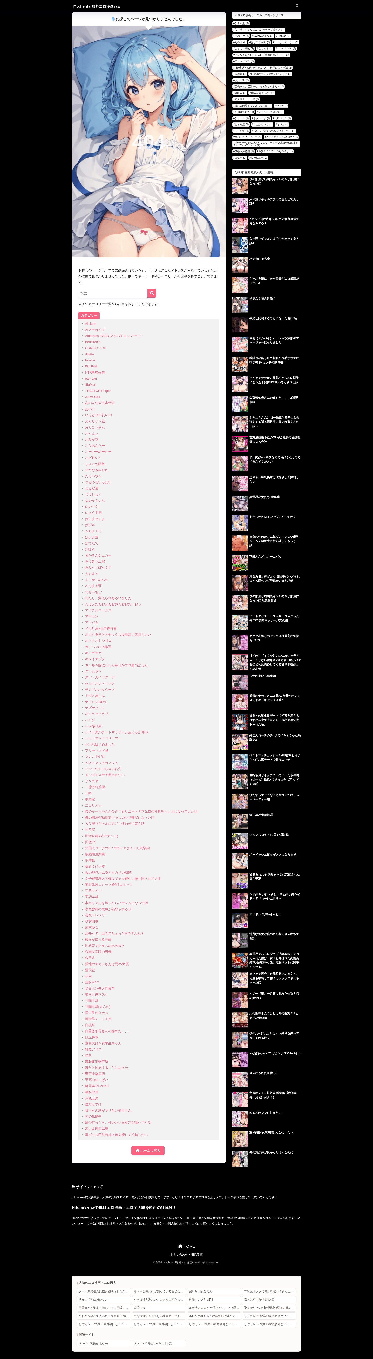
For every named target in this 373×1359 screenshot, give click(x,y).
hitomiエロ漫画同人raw (93, 1343)
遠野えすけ (93, 1104)
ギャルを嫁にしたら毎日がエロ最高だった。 (118, 665)
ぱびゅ (90, 525)
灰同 (88, 976)
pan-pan (91, 378)
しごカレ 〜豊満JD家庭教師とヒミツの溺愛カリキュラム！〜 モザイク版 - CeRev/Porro (160, 1324)
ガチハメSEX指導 (98, 647)
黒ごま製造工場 (96, 1128)
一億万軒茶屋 (95, 787)
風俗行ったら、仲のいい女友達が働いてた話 (118, 1122)
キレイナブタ (95, 659)
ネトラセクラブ (96, 714)
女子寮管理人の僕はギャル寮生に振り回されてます (123, 878)
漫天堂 (90, 970)
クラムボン (93, 671)
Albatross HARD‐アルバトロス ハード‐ (113, 336)
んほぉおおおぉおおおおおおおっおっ (113, 604)
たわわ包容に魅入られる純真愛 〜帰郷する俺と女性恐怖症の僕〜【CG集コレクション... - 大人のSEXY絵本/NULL (105, 1316)
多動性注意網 (95, 854)
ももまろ (91, 574)
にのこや (91, 506)
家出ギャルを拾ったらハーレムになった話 (116, 903)
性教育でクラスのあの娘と (105, 946)
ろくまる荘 (93, 586)
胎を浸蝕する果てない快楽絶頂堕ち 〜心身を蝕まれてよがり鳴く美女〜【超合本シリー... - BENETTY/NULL (160, 1316)
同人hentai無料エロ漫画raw (96, 6)
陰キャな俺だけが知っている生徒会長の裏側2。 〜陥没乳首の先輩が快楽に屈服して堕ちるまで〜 (160, 1291)
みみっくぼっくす (98, 567)
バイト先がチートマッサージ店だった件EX (117, 732)
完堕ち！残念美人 (200, 1291)
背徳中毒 (139, 1307)
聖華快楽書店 (95, 1074)
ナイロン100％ (96, 702)
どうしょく (93, 494)
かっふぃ (91, 433)
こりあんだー (95, 446)
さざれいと (93, 458)
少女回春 (91, 921)
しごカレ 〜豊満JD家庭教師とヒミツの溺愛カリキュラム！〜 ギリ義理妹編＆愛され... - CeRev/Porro (270, 1316)
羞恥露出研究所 (96, 1061)
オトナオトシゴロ (98, 641)
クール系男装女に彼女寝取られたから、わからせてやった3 (105, 1291)
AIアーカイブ (95, 330)
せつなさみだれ (96, 470)
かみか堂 (91, 439)
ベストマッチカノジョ (101, 763)
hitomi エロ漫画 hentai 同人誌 (153, 1343)
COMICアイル (95, 348)
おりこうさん (95, 427)
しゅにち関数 (95, 464)
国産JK (90, 842)
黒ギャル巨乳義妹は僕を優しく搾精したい (116, 1135)
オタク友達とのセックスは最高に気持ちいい (118, 635)
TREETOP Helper (98, 391)
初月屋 (90, 830)
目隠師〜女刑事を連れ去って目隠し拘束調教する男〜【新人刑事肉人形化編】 (105, 1307)
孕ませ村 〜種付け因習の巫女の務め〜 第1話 (270, 1307)
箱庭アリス (93, 1049)
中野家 (90, 799)
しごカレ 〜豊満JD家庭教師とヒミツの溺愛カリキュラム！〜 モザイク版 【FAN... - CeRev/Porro (215, 1324)
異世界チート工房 (98, 1019)
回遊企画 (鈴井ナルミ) (101, 836)
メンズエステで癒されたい (105, 775)
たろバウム (93, 476)
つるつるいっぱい (98, 482)
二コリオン (93, 805)
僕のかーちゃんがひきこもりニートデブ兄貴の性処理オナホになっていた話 (141, 811)
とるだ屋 (91, 488)
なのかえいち (95, 500)
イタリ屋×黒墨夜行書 (101, 629)
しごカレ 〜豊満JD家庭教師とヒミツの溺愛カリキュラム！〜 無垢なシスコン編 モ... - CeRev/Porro (105, 1324)
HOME (188, 1246)
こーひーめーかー (98, 452)
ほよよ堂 (91, 537)
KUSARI (91, 366)
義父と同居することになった (106, 1068)
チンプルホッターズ (100, 689)
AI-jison (90, 323)
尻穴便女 (91, 927)
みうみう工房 (95, 561)
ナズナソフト (95, 708)
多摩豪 (90, 860)
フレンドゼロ (95, 756)
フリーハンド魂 (96, 750)
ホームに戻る (149, 1150)
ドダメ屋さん (95, 696)
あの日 (90, 409)
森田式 (90, 958)
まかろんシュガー (98, 555)
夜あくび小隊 (95, 866)
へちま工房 (93, 531)
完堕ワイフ (93, 891)
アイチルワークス (98, 610)
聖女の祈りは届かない (93, 1299)
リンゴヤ (91, 781)
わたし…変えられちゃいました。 (110, 598)
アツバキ (91, 622)
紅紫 (88, 1055)
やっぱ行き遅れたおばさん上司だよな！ (160, 1299)
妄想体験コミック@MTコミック (109, 885)
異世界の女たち (96, 1013)
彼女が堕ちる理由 (98, 939)
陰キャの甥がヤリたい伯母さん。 (110, 1110)
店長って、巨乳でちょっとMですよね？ (114, 933)
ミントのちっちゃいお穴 (103, 769)
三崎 (88, 793)
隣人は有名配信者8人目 (259, 1299)
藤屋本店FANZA (97, 1086)
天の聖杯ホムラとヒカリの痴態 (108, 872)
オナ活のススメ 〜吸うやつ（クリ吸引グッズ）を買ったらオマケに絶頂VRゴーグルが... (215, 1307)
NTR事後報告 (95, 372)
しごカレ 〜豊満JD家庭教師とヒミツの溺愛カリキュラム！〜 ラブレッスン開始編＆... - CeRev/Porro (270, 1324)
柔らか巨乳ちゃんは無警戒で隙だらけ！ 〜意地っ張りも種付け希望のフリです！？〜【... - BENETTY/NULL (215, 1316)
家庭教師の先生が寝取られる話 (108, 909)
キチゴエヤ (93, 653)
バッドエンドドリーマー (103, 738)
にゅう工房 (93, 513)
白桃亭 (90, 1025)
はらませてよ (95, 519)
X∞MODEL (93, 397)
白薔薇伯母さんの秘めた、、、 (108, 1031)
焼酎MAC (92, 982)
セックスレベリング (100, 683)
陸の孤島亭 (93, 1116)
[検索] (151, 293)
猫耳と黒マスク (96, 994)
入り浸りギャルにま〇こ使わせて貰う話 (115, 824)
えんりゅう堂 (95, 421)
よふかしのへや (96, 580)
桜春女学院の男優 (98, 952)
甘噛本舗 (91, 1001)
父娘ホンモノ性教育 (100, 988)
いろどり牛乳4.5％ (99, 415)
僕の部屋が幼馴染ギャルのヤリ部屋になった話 (119, 818)
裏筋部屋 (91, 1092)
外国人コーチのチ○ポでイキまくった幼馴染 (117, 848)
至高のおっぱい (96, 1080)
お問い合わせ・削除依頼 (187, 1254)
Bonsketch (92, 342)
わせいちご (93, 592)
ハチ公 (90, 720)
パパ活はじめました (100, 744)
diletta (89, 354)
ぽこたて (91, 543)
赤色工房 (91, 1098)
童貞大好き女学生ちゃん (103, 1043)
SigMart (90, 384)
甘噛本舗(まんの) (98, 1007)
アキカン (91, 616)
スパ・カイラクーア (100, 677)
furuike (90, 360)
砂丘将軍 (91, 1037)
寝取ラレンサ (95, 915)
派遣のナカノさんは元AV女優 (107, 964)
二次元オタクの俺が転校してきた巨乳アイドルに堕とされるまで (270, 1291)
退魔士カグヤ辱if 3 (201, 1299)
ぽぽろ (90, 549)
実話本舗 (91, 897)
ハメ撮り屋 (93, 726)
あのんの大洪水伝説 (100, 403)
